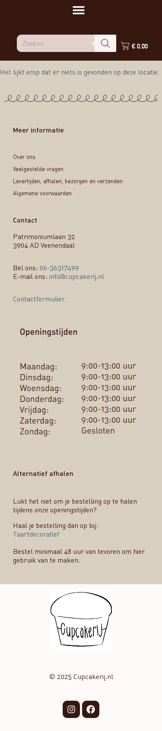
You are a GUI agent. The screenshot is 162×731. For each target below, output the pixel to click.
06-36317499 (59, 267)
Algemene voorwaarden (42, 193)
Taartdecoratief (36, 534)
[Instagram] (71, 709)
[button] (78, 9)
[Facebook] (90, 709)
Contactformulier (39, 298)
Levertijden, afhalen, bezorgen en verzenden (68, 181)
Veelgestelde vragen (38, 168)
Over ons (24, 156)
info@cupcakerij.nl (76, 276)
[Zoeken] (105, 43)
